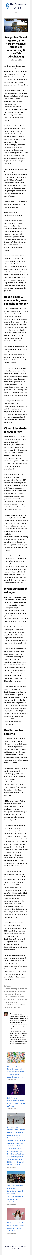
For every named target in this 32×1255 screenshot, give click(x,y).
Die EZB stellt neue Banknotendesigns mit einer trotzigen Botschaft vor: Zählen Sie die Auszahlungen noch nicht (15, 1071)
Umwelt (8, 986)
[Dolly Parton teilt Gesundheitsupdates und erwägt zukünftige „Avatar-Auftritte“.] (16, 1094)
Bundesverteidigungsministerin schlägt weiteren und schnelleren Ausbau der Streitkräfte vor (15, 991)
